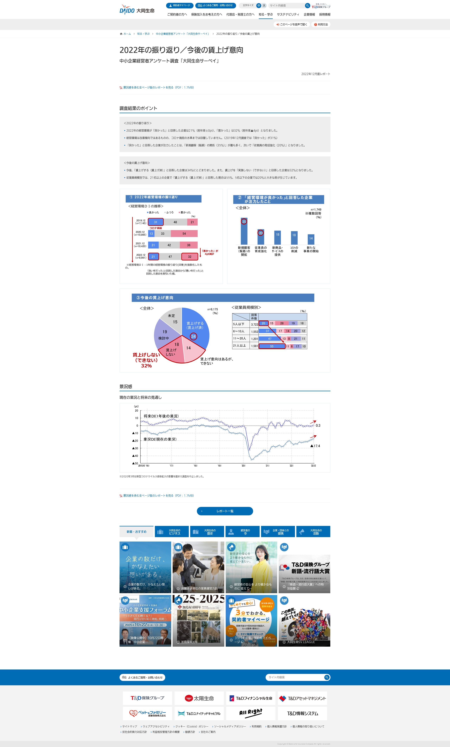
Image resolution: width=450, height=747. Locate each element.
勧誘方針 (190, 732)
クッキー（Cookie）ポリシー (191, 726)
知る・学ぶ (143, 34)
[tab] (136, 531)
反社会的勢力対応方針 (134, 732)
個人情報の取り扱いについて (308, 726)
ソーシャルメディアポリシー (230, 726)
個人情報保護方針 (277, 726)
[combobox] (286, 6)
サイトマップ (129, 726)
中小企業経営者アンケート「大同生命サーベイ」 (183, 34)
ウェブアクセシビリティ (156, 726)
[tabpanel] (225, 595)
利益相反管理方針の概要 (166, 732)
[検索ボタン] (307, 5)
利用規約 (257, 726)
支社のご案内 (208, 732)
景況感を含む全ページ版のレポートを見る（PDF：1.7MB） (159, 87)
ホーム (127, 34)
